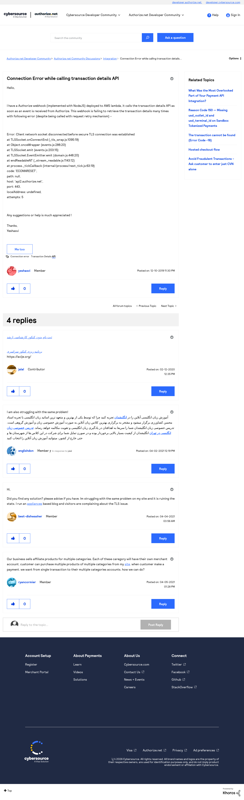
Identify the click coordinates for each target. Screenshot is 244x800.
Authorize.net (152, 750)
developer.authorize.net (187, 2)
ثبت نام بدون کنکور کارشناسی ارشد (29, 337)
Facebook (178, 672)
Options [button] (234, 58)
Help (215, 15)
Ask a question (175, 37)
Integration (110, 58)
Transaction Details (43, 256)
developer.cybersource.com (223, 2)
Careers (130, 687)
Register (31, 664)
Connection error (19, 256)
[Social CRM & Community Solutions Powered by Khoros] (231, 791)
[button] (13, 288)
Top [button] (9, 790)
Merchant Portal (36, 672)
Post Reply (155, 624)
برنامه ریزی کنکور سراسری (24, 351)
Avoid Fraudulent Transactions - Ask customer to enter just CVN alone (211, 164)
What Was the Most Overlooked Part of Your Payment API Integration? (211, 95)
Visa (129, 750)
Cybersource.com (136, 664)
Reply (163, 288)
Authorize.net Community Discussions (77, 58)
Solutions (80, 679)
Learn (77, 664)
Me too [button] (20, 249)
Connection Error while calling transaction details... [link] (151, 58)
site (127, 564)
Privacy (178, 750)
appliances (34, 503)
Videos (78, 672)
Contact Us (132, 672)
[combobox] (102, 37)
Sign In (235, 15)
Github (176, 679)
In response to (62, 450)
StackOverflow (182, 687)
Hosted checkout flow (204, 149)
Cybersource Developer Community (15, 15)
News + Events (134, 679)
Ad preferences (204, 750)
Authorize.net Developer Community (154, 15)
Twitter (177, 664)
